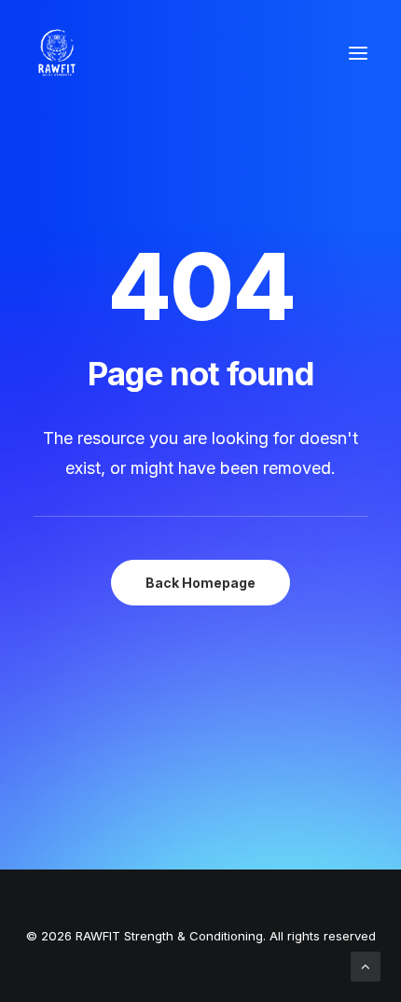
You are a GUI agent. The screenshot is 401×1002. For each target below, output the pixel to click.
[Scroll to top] (365, 965)
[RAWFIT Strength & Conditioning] (57, 53)
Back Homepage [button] (200, 583)
